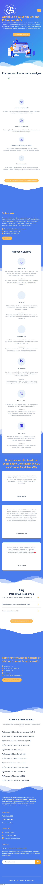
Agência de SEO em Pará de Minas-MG (16, 745)
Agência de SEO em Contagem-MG (14, 758)
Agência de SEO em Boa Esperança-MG (16, 741)
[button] (21, 34)
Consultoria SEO (7, 819)
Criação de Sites (7, 823)
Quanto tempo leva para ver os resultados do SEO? (16, 604)
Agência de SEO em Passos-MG (13, 763)
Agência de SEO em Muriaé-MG (13, 776)
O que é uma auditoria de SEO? (10, 611)
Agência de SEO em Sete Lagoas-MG (15, 780)
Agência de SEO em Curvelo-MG (14, 754)
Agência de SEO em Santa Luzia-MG (15, 767)
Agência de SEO (7, 816)
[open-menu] (39, 10)
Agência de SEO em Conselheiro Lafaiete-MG (18, 732)
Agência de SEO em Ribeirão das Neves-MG (18, 736)
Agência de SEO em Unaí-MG (12, 750)
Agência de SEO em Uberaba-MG (14, 772)
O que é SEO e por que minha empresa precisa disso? (17, 597)
